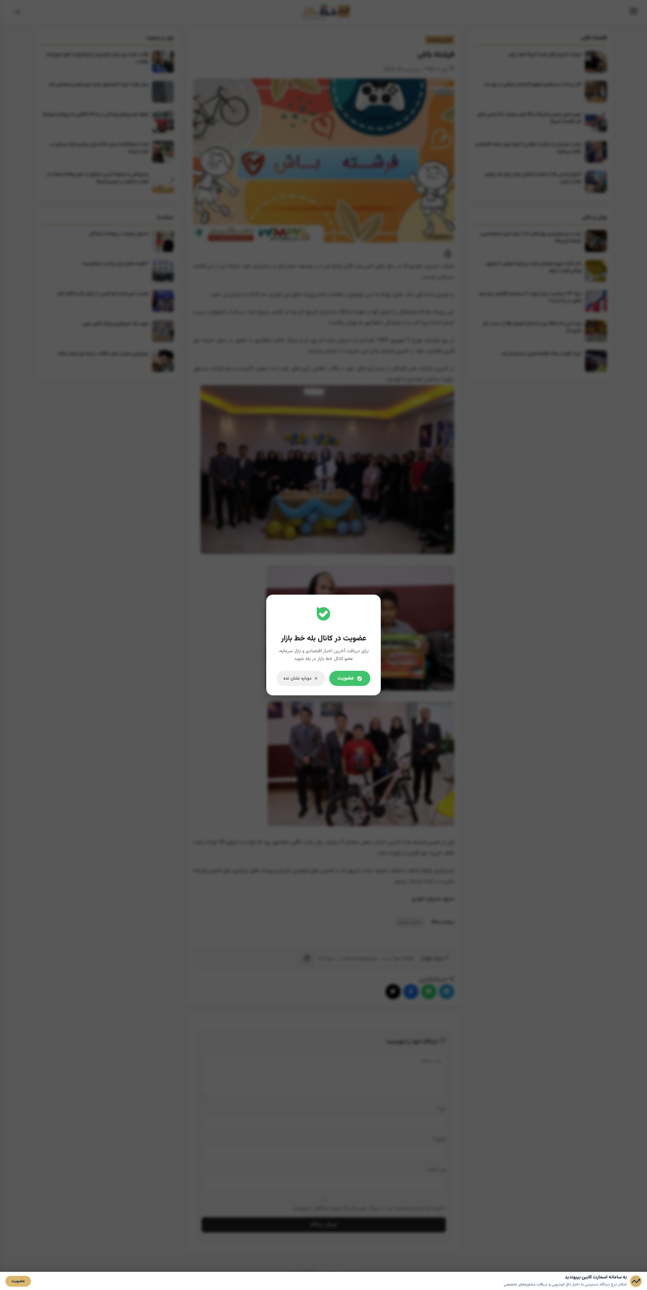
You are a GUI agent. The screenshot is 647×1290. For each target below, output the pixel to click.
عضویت (345, 678)
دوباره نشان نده (297, 678)
